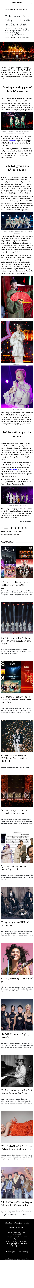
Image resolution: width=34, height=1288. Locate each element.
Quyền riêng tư (10, 1251)
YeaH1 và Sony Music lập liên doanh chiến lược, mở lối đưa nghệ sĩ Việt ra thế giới (16, 640)
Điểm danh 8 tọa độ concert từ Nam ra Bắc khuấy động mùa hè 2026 (16, 583)
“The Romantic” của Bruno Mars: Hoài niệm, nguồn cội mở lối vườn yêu (16, 1092)
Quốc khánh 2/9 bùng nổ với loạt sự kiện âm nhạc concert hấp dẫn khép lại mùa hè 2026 (16, 699)
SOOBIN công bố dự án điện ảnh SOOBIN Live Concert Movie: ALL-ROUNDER (15, 758)
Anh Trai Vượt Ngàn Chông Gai (10, 534)
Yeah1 (14, 74)
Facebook (9, 1223)
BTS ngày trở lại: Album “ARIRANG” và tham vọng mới (16, 924)
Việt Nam (13, 469)
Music (26, 9)
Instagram (19, 1223)
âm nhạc (9, 531)
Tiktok (27, 1223)
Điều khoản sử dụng (22, 1251)
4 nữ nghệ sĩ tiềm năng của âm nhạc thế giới (17, 980)
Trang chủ (9, 9)
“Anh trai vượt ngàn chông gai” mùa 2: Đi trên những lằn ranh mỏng (16, 812)
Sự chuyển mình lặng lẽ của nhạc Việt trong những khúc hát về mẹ (16, 868)
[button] (17, 123)
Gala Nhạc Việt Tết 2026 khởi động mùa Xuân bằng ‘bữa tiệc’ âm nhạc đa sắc (17, 1204)
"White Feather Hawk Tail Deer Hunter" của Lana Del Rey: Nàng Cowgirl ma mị (16, 1148)
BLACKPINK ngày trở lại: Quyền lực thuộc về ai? (15, 1036)
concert (12, 141)
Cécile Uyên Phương (11, 37)
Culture (19, 9)
